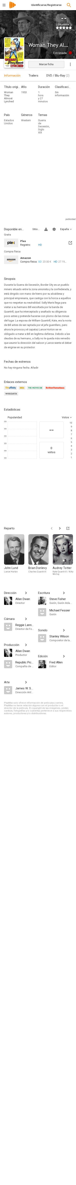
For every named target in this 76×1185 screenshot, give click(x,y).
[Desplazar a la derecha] (60, 528)
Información (12, 75)
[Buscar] (69, 5)
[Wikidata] (11, 396)
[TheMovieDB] (36, 390)
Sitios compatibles (36, 229)
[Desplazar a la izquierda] (52, 528)
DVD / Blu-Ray (58, 75)
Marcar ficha (46, 64)
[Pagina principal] (12, 7)
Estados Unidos (9, 122)
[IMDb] (22, 390)
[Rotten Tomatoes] (56, 390)
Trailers (33, 75)
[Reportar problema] (46, 229)
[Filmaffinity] (11, 390)
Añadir (34, 367)
